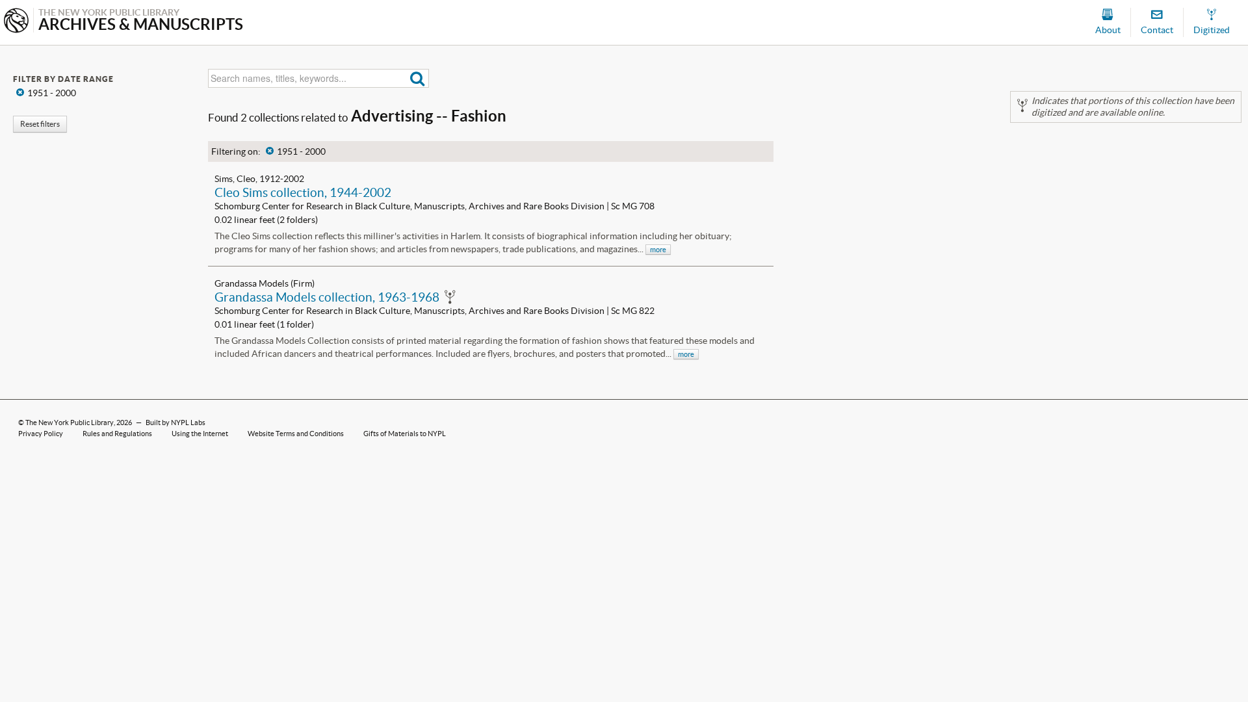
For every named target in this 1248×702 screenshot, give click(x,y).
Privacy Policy (40, 433)
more (658, 250)
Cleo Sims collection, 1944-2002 (302, 192)
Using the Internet (200, 433)
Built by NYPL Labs (175, 422)
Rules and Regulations (117, 433)
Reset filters (40, 124)
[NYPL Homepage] (16, 22)
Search (417, 78)
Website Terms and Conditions (296, 433)
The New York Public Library (69, 422)
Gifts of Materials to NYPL (404, 433)
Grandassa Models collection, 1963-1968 (326, 297)
